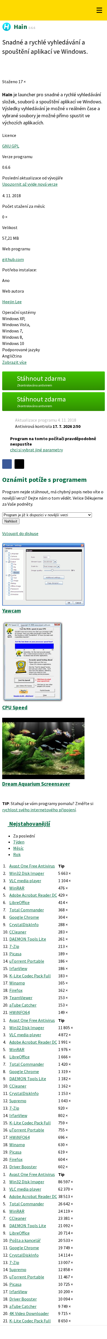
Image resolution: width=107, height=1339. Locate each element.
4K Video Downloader (29, 1313)
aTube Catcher (22, 1005)
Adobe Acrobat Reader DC (33, 895)
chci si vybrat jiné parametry (36, 449)
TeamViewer (20, 997)
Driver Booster (23, 1166)
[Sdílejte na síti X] (19, 464)
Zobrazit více (14, 362)
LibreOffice (19, 902)
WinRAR (16, 888)
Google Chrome (24, 917)
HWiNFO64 (19, 1012)
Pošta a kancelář (25, 1240)
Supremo (17, 1100)
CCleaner (17, 932)
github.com (13, 259)
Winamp (17, 983)
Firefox (15, 990)
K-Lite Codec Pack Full (30, 975)
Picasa (15, 953)
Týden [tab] (18, 842)
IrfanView (18, 968)
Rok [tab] (17, 854)
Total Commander (26, 909)
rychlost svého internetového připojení (39, 809)
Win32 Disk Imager (26, 873)
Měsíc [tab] (18, 848)
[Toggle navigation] (99, 10)
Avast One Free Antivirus (32, 866)
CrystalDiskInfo (24, 924)
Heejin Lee (12, 301)
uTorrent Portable (26, 961)
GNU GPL (10, 146)
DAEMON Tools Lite (27, 939)
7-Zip (14, 946)
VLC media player (25, 880)
